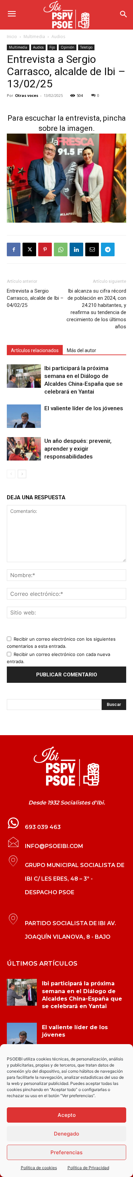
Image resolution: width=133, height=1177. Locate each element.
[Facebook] (13, 249)
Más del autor (81, 350)
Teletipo (86, 47)
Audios (58, 36)
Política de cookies (39, 1167)
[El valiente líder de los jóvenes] (24, 416)
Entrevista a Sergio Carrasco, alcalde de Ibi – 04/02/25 (35, 298)
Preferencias (66, 1152)
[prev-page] (11, 474)
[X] (29, 249)
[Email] (92, 249)
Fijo (52, 47)
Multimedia (34, 36)
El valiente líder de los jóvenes (83, 408)
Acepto (67, 1115)
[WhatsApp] (61, 249)
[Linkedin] (76, 249)
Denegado (66, 1133)
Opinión (67, 47)
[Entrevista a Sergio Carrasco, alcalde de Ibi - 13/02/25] (66, 766)
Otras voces (26, 95)
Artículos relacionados (35, 350)
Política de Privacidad (88, 1167)
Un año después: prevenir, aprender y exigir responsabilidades (78, 448)
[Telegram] (108, 249)
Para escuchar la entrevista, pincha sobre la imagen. (67, 123)
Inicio (12, 36)
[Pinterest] (45, 249)
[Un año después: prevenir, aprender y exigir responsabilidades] (24, 449)
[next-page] (22, 474)
